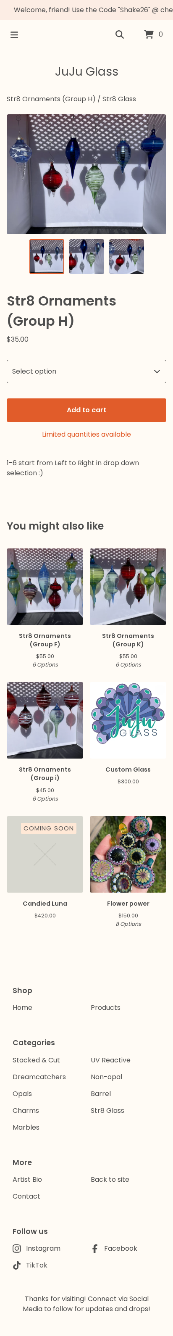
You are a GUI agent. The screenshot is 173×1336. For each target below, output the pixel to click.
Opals (22, 1094)
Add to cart (86, 410)
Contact (26, 1196)
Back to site (110, 1179)
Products (106, 1007)
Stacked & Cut (36, 1060)
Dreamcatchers (39, 1077)
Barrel (101, 1094)
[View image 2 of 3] (86, 256)
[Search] (119, 35)
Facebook (120, 1248)
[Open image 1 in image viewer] (86, 174)
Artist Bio (27, 1179)
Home (22, 1007)
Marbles (26, 1127)
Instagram (43, 1248)
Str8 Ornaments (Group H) (51, 99)
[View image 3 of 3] (126, 256)
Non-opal (106, 1077)
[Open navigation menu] (14, 34)
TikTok (36, 1265)
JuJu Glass (86, 71)
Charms (26, 1110)
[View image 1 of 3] (46, 256)
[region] (86, 10)
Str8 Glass (119, 99)
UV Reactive (111, 1060)
